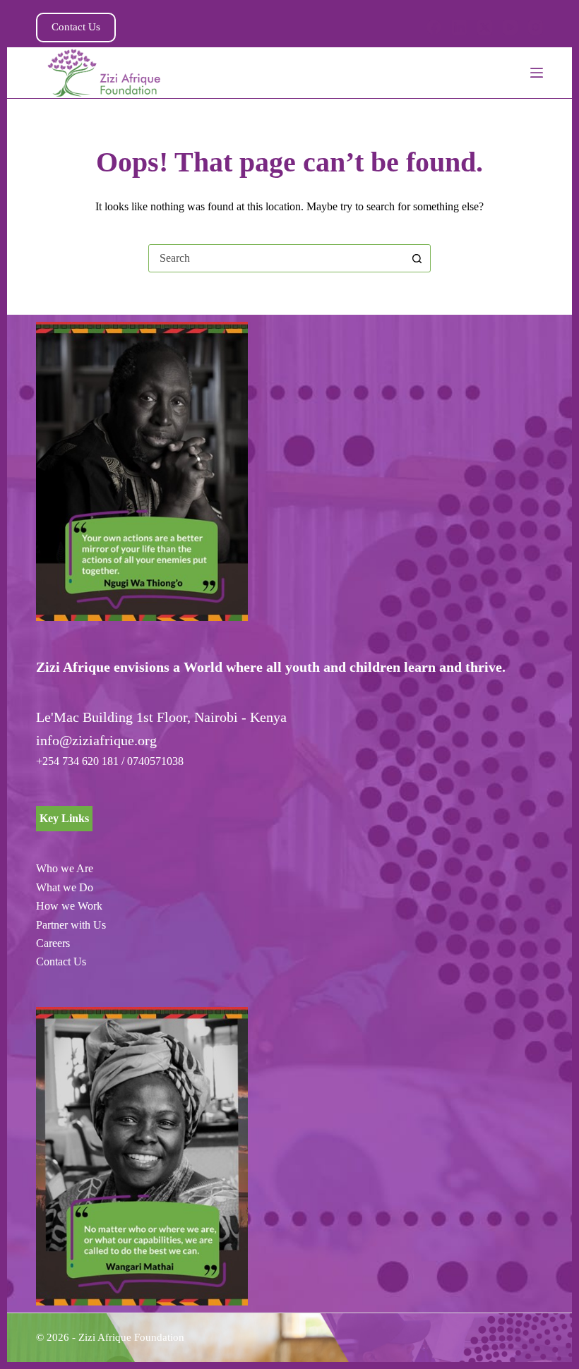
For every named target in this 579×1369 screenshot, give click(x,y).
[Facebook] (433, 27)
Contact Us (76, 26)
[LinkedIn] (459, 27)
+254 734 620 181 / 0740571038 (110, 761)
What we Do (64, 887)
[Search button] (416, 258)
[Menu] (536, 72)
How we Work (69, 906)
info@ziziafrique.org (96, 740)
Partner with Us (71, 925)
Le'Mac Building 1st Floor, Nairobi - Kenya (161, 717)
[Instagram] (535, 27)
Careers (53, 943)
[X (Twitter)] (484, 27)
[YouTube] (510, 27)
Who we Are (64, 868)
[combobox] (276, 258)
